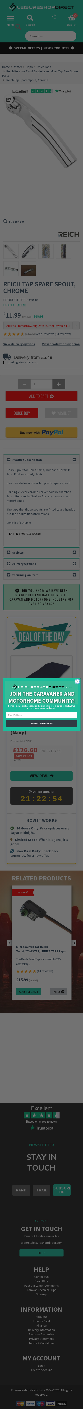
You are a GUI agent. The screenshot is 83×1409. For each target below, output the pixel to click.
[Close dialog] (77, 681)
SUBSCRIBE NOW (41, 723)
